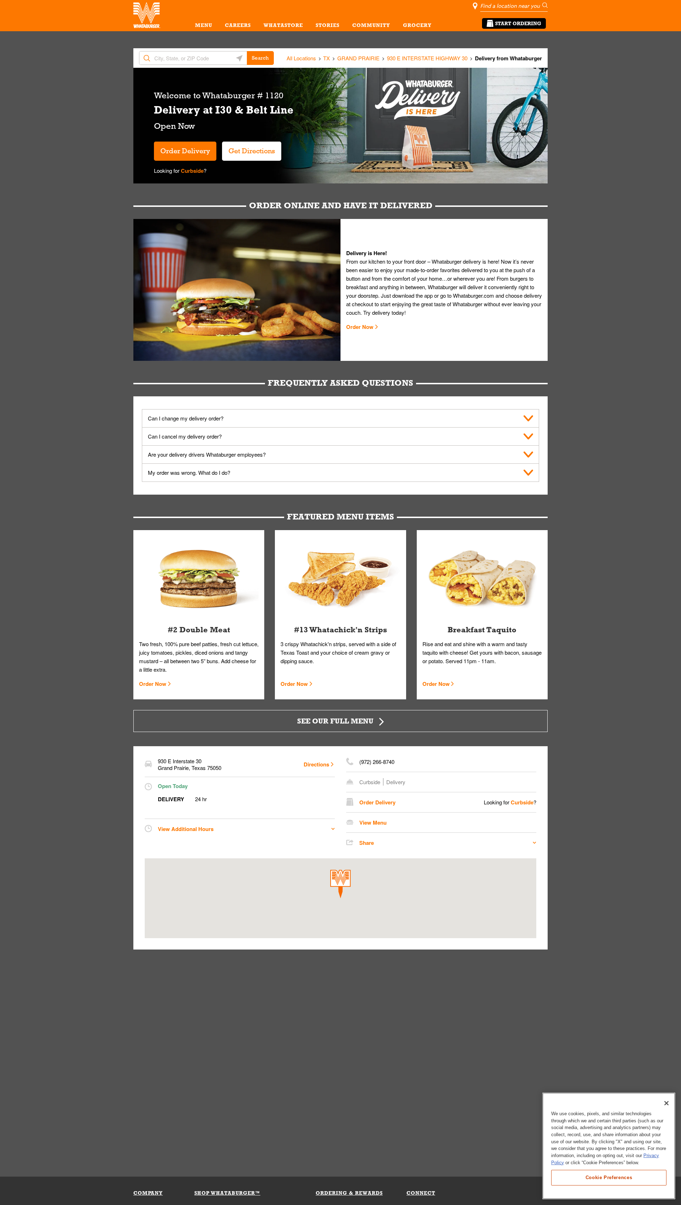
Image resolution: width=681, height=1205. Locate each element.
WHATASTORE (283, 25)
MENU (203, 25)
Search (260, 58)
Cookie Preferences (609, 1177)
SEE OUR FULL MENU (335, 721)
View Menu (373, 822)
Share (366, 843)
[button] (340, 884)
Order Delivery (185, 151)
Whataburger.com (474, 295)
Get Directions (248, 148)
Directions (316, 764)
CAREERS (238, 25)
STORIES (327, 25)
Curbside (191, 171)
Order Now (359, 327)
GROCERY (417, 25)
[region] (608, 1146)
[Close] (666, 1103)
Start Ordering (518, 23)
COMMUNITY (371, 25)
